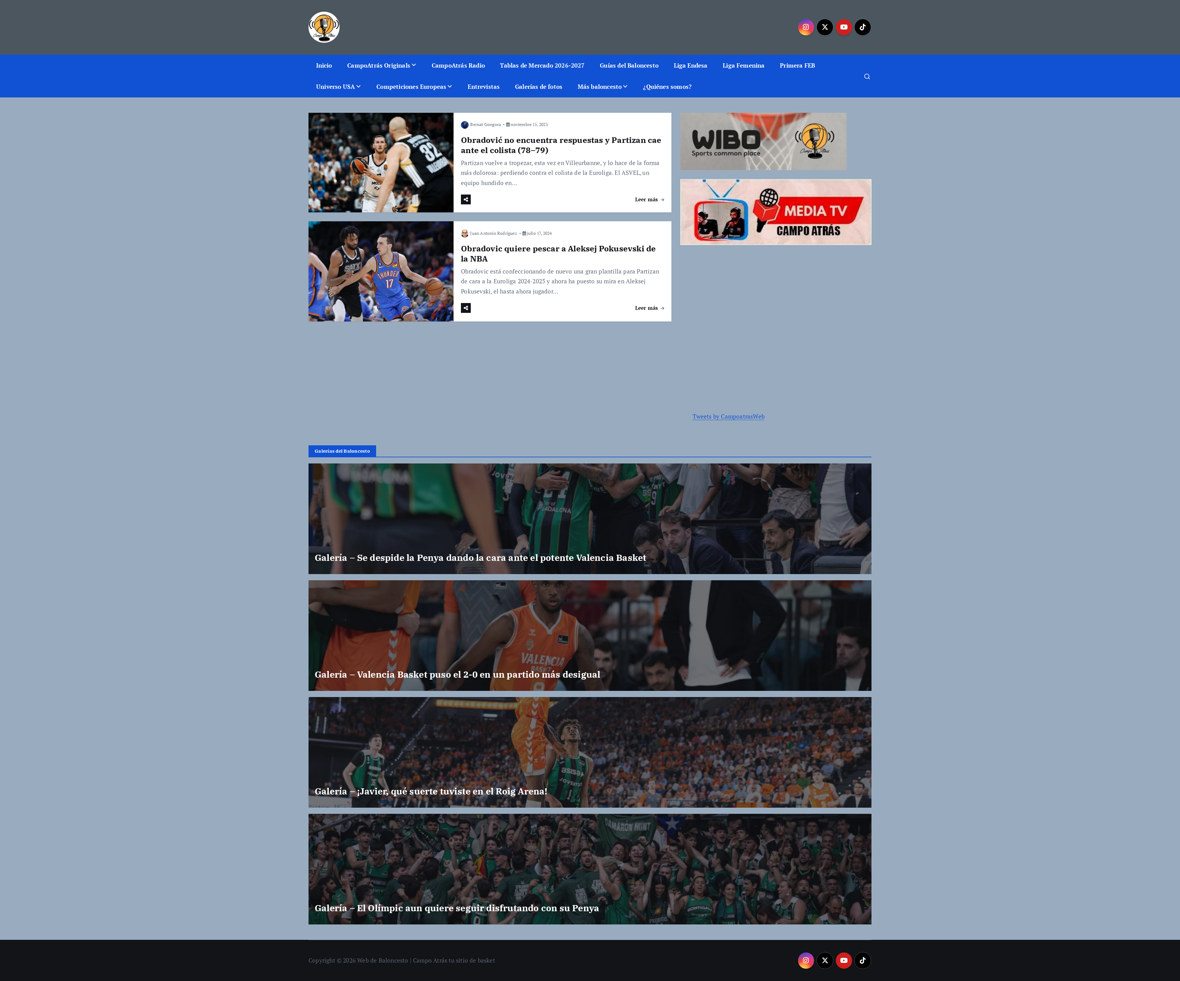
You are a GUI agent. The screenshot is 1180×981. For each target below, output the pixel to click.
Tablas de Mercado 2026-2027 (542, 65)
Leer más (647, 199)
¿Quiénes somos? (667, 86)
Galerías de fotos (538, 86)
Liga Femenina (744, 65)
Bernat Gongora (485, 124)
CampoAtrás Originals (378, 65)
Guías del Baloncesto (629, 65)
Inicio (324, 65)
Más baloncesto (600, 86)
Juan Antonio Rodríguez (493, 233)
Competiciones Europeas (411, 86)
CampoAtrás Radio (458, 65)
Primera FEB (797, 65)
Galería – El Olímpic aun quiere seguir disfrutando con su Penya (457, 908)
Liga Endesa (691, 65)
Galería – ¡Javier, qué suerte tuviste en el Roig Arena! (431, 791)
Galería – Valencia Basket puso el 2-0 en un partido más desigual (457, 674)
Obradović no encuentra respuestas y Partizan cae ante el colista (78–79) (561, 145)
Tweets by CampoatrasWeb (729, 416)
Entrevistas (484, 86)
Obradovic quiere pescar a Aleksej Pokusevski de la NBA (558, 253)
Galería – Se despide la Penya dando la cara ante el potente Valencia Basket (480, 557)
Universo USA (335, 86)
